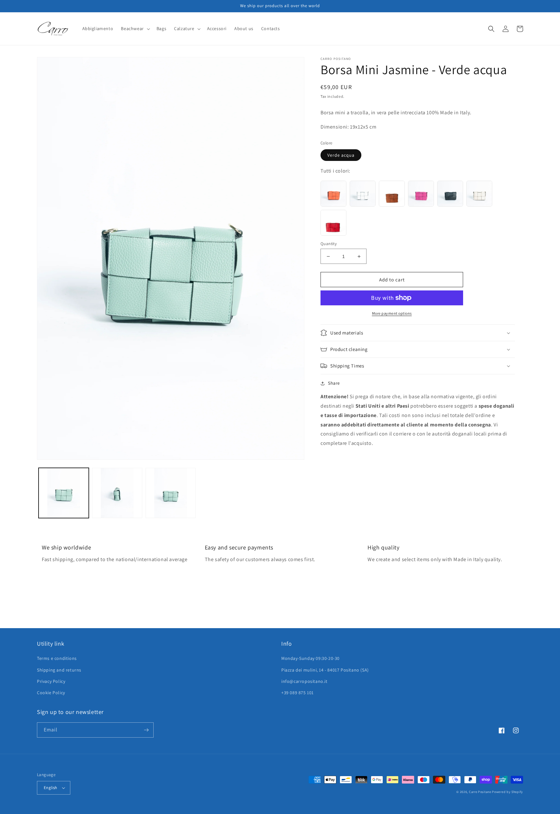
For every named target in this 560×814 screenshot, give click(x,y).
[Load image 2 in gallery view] (117, 493)
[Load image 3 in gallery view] (171, 493)
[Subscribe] (146, 730)
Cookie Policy (51, 692)
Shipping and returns (59, 670)
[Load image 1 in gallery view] (64, 493)
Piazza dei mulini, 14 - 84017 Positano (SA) (325, 670)
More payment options (392, 313)
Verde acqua (341, 155)
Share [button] (334, 383)
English (50, 787)
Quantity (329, 243)
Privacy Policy (51, 681)
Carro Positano (480, 792)
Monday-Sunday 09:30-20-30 (310, 658)
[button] (134, 28)
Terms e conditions (57, 658)
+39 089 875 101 (297, 692)
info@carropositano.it (304, 681)
